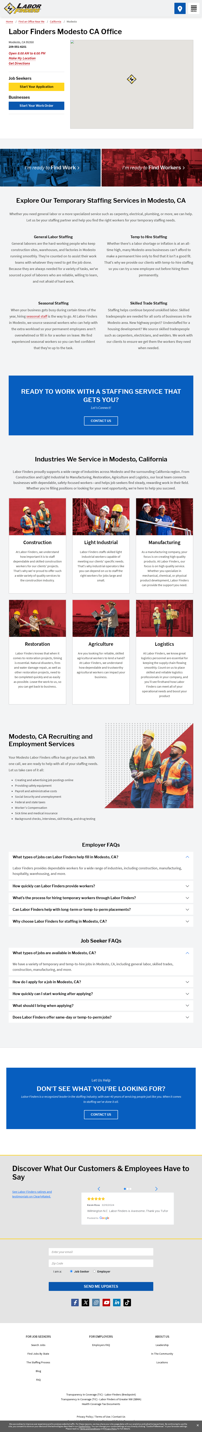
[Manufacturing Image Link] (164, 516)
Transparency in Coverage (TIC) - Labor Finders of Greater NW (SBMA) (101, 1399)
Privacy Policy (110, 1428)
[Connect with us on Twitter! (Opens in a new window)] (85, 1302)
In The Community (162, 1353)
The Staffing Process (38, 1362)
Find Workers (151, 167)
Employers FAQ (101, 1345)
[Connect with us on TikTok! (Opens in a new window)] (127, 1302)
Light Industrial (101, 542)
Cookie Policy (85, 1426)
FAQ (38, 1379)
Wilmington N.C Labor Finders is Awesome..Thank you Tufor (127, 1211)
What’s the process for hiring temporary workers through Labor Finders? (74, 898)
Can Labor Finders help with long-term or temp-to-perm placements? (72, 909)
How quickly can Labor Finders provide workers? (54, 886)
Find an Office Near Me (31, 21)
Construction (37, 542)
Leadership (162, 1345)
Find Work (50, 167)
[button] (99, 1188)
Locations (162, 1362)
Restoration (37, 644)
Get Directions (19, 63)
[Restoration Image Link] (37, 618)
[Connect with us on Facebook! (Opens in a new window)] (75, 1302)
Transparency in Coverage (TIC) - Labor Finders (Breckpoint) (101, 1394)
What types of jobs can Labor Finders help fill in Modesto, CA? (65, 857)
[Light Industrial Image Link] (101, 516)
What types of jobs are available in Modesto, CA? (54, 953)
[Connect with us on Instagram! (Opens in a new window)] (96, 1302)
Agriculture (101, 644)
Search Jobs (38, 1345)
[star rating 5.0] (127, 1199)
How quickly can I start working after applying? (53, 994)
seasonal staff (36, 316)
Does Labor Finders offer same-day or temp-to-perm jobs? (62, 1017)
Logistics (164, 644)
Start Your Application (36, 87)
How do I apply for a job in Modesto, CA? (47, 982)
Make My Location (22, 58)
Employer (103, 1271)
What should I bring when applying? (43, 1006)
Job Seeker (81, 1271)
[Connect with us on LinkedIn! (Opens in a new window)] (117, 1302)
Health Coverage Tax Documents (101, 1404)
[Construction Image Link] (37, 516)
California (55, 21)
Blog (38, 1371)
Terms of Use (102, 1416)
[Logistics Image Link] (164, 618)
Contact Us (101, 421)
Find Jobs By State (38, 1353)
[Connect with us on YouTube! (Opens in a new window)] (106, 1302)
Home (9, 21)
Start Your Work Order (36, 106)
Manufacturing (164, 542)
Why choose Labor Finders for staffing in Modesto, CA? (60, 921)
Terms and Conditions (90, 1428)
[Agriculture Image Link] (101, 618)
